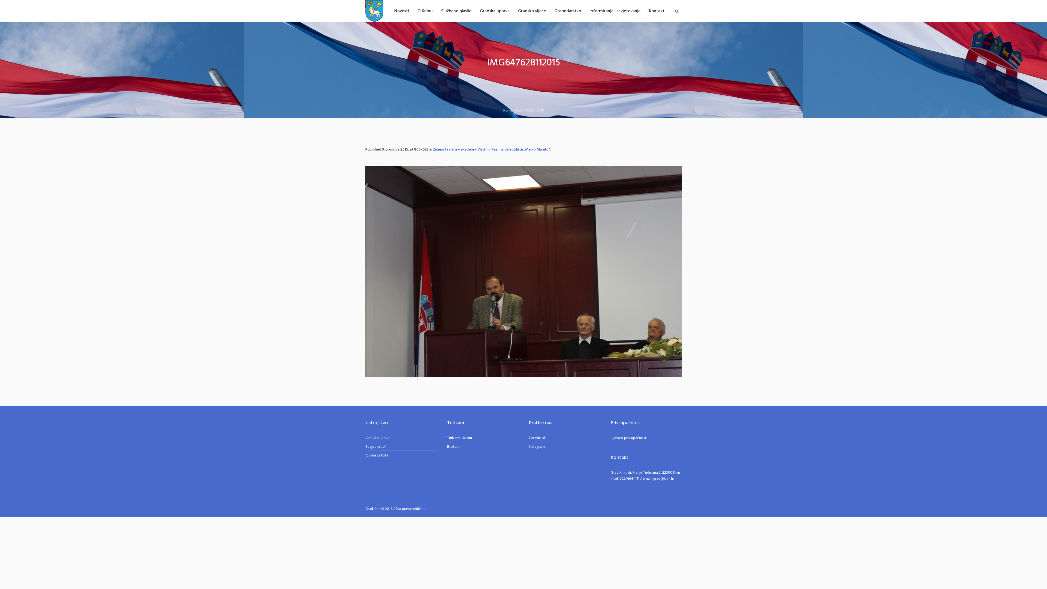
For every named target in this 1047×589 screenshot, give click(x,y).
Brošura (453, 447)
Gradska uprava (378, 438)
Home (508, 111)
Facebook (537, 438)
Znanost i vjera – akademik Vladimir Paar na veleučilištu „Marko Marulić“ (491, 149)
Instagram (537, 447)
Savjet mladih (376, 447)
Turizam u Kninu (459, 438)
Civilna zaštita (377, 455)
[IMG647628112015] (523, 271)
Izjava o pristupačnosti (629, 438)
